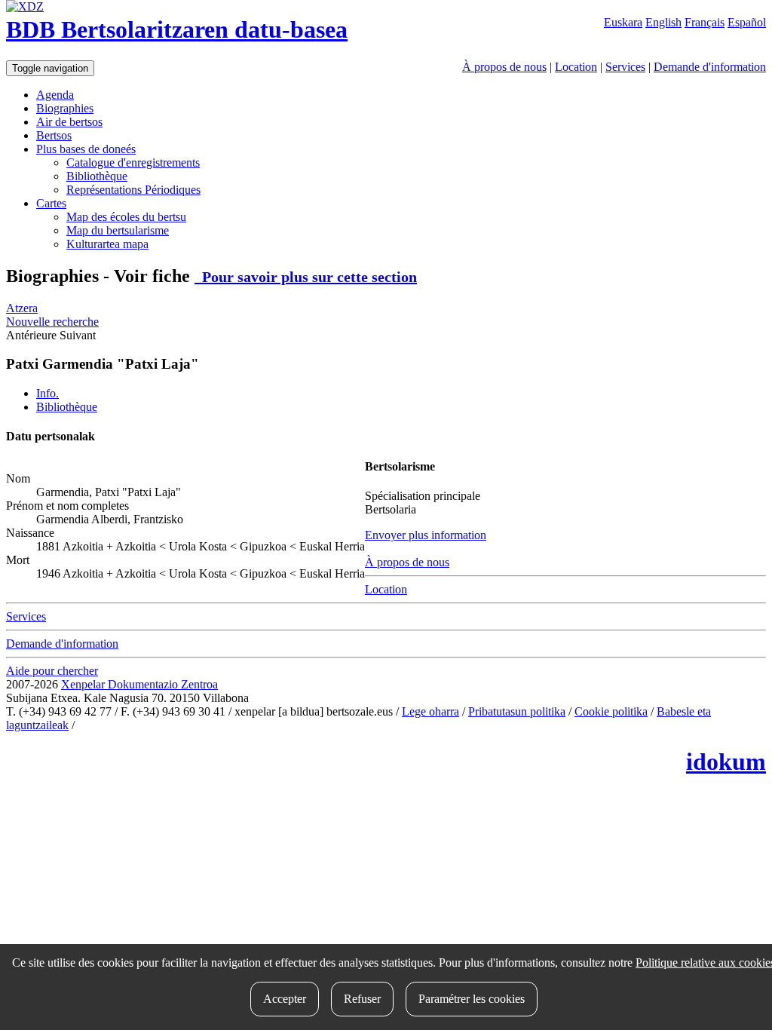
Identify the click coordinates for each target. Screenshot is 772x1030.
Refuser (362, 998)
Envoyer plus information (425, 535)
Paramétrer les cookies (471, 998)
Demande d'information (710, 66)
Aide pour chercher (52, 670)
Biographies (64, 108)
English (663, 22)
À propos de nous (504, 66)
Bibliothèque (96, 176)
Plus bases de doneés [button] (86, 149)
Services (625, 66)
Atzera (22, 308)
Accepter (284, 998)
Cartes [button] (51, 203)
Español (747, 22)
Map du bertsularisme (117, 230)
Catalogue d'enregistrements (133, 162)
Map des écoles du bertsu (126, 216)
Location (576, 66)
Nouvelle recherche (52, 321)
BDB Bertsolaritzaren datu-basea (177, 29)
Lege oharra (430, 711)
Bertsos (54, 135)
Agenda (55, 94)
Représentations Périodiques (133, 189)
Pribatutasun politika (516, 711)
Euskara (623, 22)
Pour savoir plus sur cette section (306, 276)
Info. (47, 393)
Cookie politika (611, 711)
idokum (726, 761)
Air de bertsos (69, 121)
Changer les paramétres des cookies (162, 725)
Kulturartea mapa (107, 244)
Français (705, 22)
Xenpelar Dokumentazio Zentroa (139, 684)
